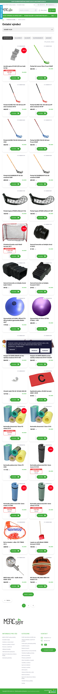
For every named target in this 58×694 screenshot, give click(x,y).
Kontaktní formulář (48, 650)
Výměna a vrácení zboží (7, 642)
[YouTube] (45, 644)
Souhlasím (45, 350)
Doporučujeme (7, 38)
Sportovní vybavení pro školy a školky (9, 654)
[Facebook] (42, 644)
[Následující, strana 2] (28, 605)
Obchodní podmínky (7, 657)
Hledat (35, 10)
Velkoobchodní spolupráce (8, 651)
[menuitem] (12, 16)
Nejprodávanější (38, 38)
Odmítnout (34, 350)
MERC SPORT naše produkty (9, 4)
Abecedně (48, 38)
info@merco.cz (47, 637)
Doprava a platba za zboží (8, 644)
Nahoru (8, 600)
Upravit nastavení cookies (33, 691)
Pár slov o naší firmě (7, 646)
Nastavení (12, 349)
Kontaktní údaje (21, 4)
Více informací (19, 346)
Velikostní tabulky (6, 649)
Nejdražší (27, 38)
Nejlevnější (18, 38)
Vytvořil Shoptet (48, 690)
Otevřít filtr (8, 29)
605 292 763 (47, 640)
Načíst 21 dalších (28, 594)
